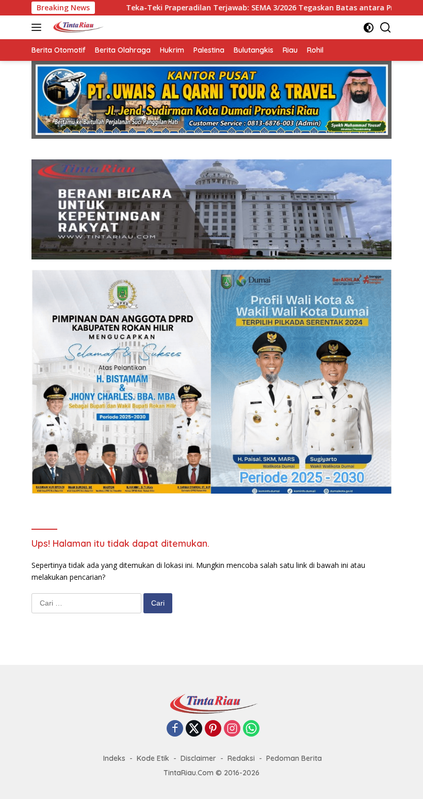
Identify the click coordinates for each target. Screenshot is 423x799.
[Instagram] (232, 729)
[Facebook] (175, 729)
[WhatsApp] (251, 729)
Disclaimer (198, 758)
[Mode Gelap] (369, 27)
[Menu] (38, 27)
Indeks (114, 758)
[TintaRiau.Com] (76, 27)
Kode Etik (153, 758)
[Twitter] (194, 729)
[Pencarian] (386, 27)
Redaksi (241, 758)
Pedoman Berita (294, 758)
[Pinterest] (213, 729)
